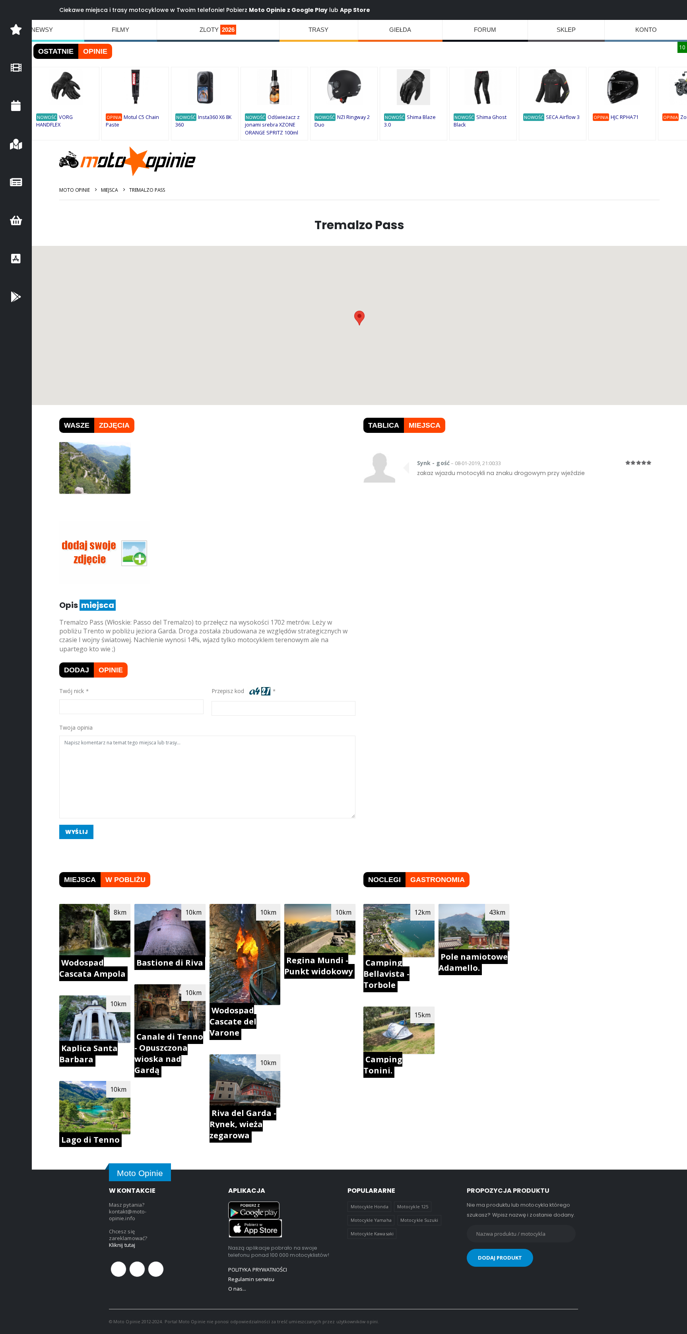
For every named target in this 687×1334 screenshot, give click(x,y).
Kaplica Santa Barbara (88, 1054)
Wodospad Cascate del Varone (233, 1021)
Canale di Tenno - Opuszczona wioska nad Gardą (168, 1053)
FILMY (120, 29)
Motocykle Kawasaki (372, 1234)
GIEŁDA (400, 29)
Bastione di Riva (169, 962)
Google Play (309, 10)
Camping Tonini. (382, 1065)
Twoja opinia (76, 727)
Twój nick (71, 691)
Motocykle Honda (369, 1206)
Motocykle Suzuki (419, 1220)
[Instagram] (156, 1269)
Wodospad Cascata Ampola (92, 968)
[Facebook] (118, 1269)
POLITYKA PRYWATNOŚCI (257, 1269)
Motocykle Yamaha (371, 1220)
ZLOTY (217, 29)
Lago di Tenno (90, 1139)
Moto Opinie (74, 190)
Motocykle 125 (412, 1206)
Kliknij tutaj (122, 1244)
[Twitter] (137, 1269)
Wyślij (76, 832)
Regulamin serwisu (251, 1279)
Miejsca (109, 190)
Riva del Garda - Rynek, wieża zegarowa (243, 1124)
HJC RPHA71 (624, 117)
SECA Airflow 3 (563, 117)
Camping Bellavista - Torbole (386, 973)
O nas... (237, 1288)
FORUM (485, 29)
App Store (355, 10)
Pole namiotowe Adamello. (473, 962)
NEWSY (42, 29)
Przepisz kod (229, 691)
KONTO (646, 29)
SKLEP (566, 29)
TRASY (318, 29)
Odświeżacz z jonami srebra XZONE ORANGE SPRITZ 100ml (272, 125)
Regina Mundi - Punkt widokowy (318, 966)
